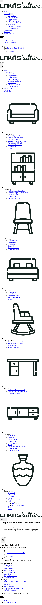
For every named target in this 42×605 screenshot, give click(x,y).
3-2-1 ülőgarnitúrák (14, 139)
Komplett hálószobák (14, 296)
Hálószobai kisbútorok (15, 297)
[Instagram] (3, 597)
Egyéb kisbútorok (13, 450)
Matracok (11, 299)
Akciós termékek (9, 586)
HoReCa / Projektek (10, 43)
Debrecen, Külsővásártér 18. (16, 48)
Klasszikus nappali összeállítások (18, 193)
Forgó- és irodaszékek (14, 393)
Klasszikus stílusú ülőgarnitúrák (17, 141)
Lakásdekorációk (9, 577)
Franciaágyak (12, 292)
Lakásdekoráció (13, 86)
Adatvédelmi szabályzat (11, 602)
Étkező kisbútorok (13, 249)
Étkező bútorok (12, 77)
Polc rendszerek (13, 443)
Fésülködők (11, 436)
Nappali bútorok (13, 76)
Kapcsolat (7, 90)
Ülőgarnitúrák (12, 74)
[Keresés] (1, 65)
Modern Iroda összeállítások (16, 390)
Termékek (7, 72)
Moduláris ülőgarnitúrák (15, 138)
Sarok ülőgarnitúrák (14, 136)
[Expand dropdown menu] (11, 72)
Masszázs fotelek (13, 146)
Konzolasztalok (12, 439)
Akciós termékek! (9, 92)
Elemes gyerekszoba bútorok (17, 342)
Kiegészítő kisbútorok (14, 84)
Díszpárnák (11, 494)
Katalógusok (8, 88)
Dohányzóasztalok (13, 194)
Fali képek (11, 498)
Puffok (10, 148)
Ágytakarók (11, 493)
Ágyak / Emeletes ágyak (15, 343)
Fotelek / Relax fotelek (15, 145)
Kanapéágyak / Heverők (15, 143)
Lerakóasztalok (12, 196)
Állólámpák (15, 503)
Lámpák (10, 502)
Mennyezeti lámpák (18, 505)
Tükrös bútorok (12, 448)
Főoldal (6, 70)
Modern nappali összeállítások (17, 191)
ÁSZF (6, 601)
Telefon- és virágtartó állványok (17, 446)
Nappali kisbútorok (14, 198)
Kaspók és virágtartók (14, 500)
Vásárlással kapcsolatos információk (15, 581)
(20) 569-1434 (13, 51)
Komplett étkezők (13, 248)
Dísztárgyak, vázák (14, 496)
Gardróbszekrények (14, 294)
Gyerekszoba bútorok (14, 81)
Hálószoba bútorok (14, 79)
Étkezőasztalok (12, 241)
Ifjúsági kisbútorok (13, 347)
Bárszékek (11, 246)
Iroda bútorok (12, 83)
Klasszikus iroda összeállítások (17, 391)
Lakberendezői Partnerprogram (13, 41)
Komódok (11, 438)
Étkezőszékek (12, 242)
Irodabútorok (8, 574)
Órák (9, 507)
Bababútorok (12, 345)
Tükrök (10, 509)
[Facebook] (1, 597)
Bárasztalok (11, 244)
